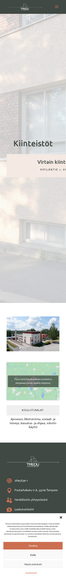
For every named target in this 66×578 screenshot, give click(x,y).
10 (46, 347)
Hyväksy (33, 545)
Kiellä (33, 555)
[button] (61, 517)
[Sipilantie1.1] (33, 350)
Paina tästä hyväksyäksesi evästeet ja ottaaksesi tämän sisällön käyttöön (33, 381)
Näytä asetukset (33, 564)
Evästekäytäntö (31, 573)
